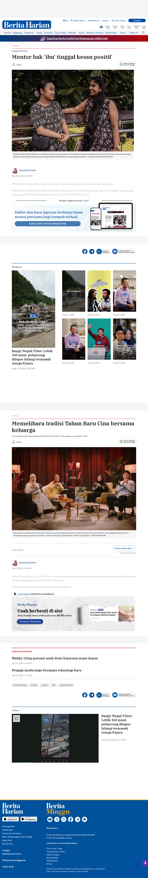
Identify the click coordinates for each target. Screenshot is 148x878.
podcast (45, 685)
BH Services (7, 843)
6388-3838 (8, 866)
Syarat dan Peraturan (11, 833)
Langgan (137, 20)
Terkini (7, 32)
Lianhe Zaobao (53, 854)
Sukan (82, 32)
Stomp (49, 863)
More (132, 32)
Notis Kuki (7, 840)
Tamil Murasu (52, 860)
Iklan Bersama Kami (11, 853)
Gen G (123, 32)
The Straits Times (54, 848)
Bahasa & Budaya (94, 32)
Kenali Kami (7, 830)
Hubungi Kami (8, 826)
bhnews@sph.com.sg (62, 838)
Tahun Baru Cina (66, 685)
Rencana (15, 46)
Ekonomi (48, 32)
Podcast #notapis (19, 685)
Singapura (17, 32)
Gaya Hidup (60, 32)
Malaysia (28, 32)
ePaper (105, 20)
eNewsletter (93, 20)
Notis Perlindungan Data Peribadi (17, 837)
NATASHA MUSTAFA (27, 170)
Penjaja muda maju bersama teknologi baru (46, 670)
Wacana (72, 32)
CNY (54, 685)
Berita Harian (52, 857)
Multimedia (111, 32)
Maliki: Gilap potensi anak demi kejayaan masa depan (55, 658)
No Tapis (34, 685)
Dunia (39, 32)
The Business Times (55, 851)
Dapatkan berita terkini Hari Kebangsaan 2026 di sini (77, 38)
